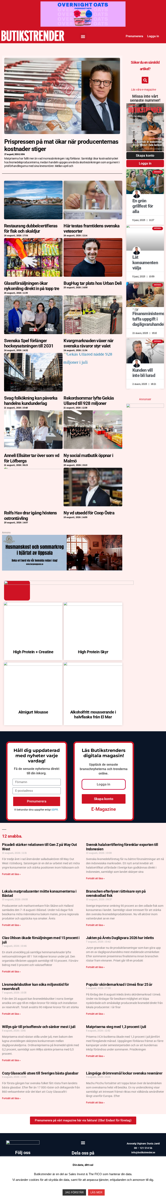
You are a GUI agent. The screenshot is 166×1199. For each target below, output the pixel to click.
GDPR (54, 809)
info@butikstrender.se (143, 1152)
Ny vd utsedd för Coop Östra (89, 512)
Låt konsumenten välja (145, 262)
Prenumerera (134, 36)
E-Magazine (103, 809)
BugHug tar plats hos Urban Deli (93, 283)
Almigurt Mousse (33, 712)
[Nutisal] (145, 406)
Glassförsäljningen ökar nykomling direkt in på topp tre (31, 286)
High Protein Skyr (93, 651)
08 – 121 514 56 (143, 1148)
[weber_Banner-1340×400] (62, 538)
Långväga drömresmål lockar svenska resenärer (124, 1073)
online (103, 773)
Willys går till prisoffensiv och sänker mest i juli (39, 1027)
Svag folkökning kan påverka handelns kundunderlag (30, 401)
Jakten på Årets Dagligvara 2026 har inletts (120, 938)
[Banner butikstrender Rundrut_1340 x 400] (83, 5)
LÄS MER (96, 1192)
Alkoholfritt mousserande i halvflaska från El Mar (93, 714)
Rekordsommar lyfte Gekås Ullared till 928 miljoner (89, 401)
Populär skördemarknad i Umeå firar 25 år (119, 984)
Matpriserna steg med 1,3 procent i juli (116, 1027)
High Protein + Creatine (33, 651)
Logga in (153, 36)
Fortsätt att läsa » (11, 874)
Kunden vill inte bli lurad (143, 373)
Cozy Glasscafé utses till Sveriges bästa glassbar (40, 1073)
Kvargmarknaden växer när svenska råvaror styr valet (88, 343)
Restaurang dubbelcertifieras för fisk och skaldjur (30, 228)
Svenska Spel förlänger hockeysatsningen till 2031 (28, 343)
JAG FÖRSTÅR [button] (74, 1192)
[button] (83, 36)
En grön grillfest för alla (142, 206)
